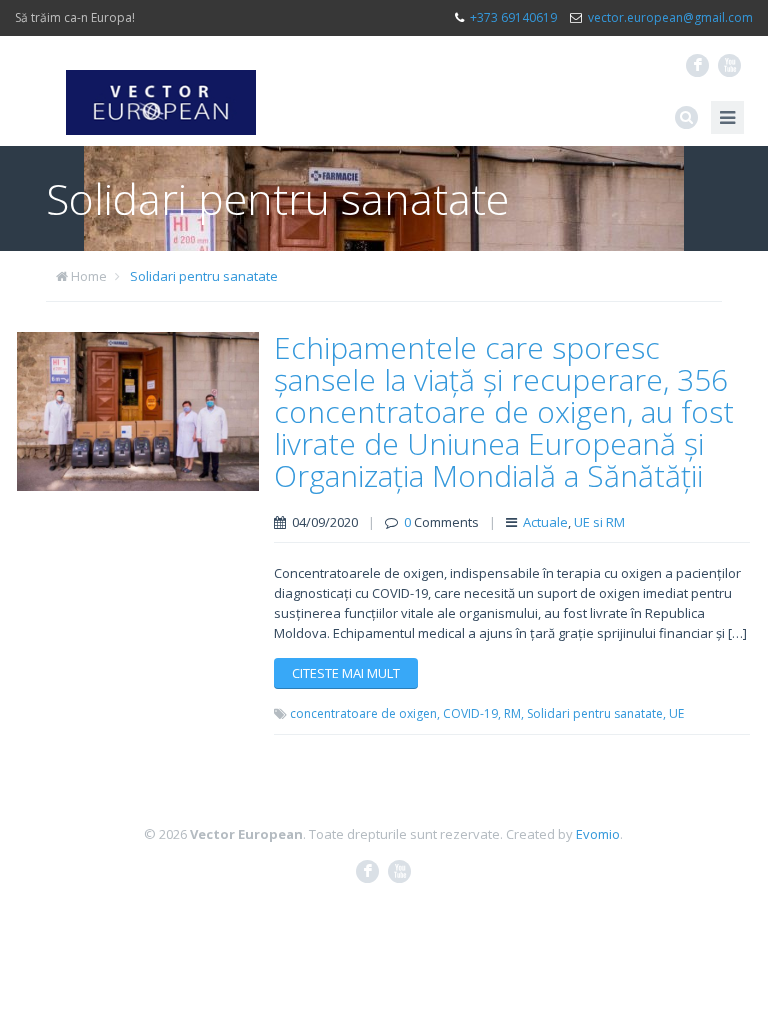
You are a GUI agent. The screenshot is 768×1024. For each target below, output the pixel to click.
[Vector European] (161, 91)
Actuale (545, 522)
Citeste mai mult (346, 673)
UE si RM (599, 522)
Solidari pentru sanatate (204, 276)
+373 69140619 (513, 17)
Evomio (598, 834)
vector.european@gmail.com (670, 17)
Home (89, 276)
